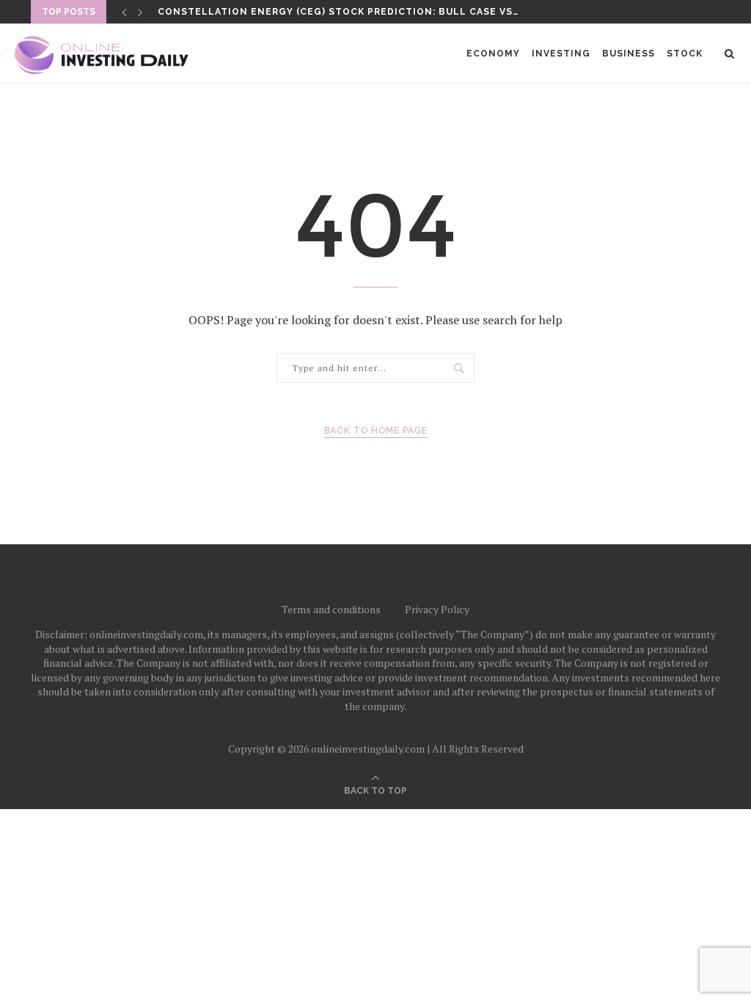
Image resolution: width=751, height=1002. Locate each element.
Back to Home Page (376, 430)
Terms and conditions (331, 609)
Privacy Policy (437, 609)
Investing (561, 53)
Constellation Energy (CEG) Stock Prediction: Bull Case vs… (338, 12)
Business (628, 53)
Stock (685, 53)
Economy (493, 53)
